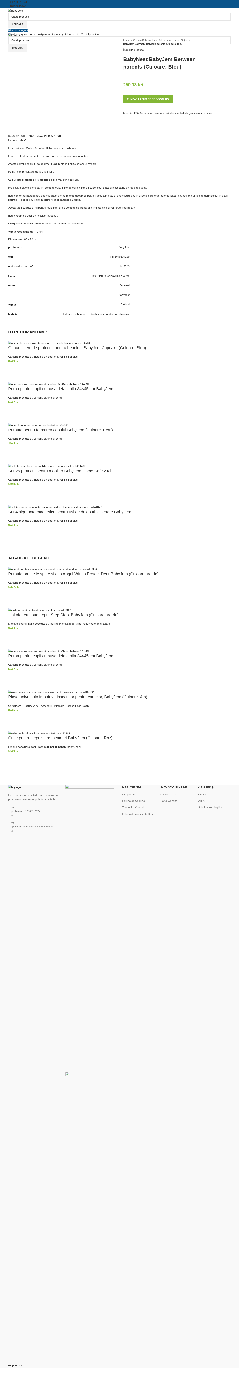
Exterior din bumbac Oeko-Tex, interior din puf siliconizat (96, 313)
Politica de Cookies (133, 800)
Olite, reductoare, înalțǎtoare (93, 623)
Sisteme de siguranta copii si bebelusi (56, 356)
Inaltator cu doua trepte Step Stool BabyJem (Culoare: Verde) (63, 615)
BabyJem (124, 247)
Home (126, 40)
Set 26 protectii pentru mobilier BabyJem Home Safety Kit (60, 471)
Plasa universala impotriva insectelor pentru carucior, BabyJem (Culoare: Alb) (77, 697)
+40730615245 (17, 6)
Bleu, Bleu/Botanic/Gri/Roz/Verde (110, 275)
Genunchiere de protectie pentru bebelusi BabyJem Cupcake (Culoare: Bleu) (77, 347)
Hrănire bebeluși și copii (22, 746)
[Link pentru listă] (34, 809)
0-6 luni (125, 304)
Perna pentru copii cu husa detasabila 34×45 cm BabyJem (60, 388)
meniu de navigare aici (38, 34)
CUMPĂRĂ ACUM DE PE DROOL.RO (148, 99)
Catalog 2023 (168, 794)
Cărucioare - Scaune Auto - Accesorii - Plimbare (36, 705)
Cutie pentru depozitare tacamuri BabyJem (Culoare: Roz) (60, 738)
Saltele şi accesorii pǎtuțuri (173, 40)
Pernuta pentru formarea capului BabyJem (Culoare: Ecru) (60, 430)
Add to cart (13, 367)
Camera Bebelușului (144, 40)
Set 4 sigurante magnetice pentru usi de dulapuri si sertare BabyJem (69, 512)
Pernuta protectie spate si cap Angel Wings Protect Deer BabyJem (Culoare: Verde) (83, 574)
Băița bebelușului (38, 623)
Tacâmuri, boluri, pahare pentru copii (59, 746)
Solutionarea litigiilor (210, 807)
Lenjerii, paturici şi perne (48, 397)
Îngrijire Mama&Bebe (62, 623)
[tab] (16, 136)
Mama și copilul (17, 623)
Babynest (124, 294)
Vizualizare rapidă (13, 377)
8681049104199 (120, 256)
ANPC (201, 800)
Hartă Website (168, 800)
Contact (202, 794)
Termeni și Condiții (133, 807)
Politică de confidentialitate (138, 813)
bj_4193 (125, 266)
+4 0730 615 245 (18, 2)
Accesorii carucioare (78, 705)
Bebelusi (125, 285)
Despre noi (128, 794)
